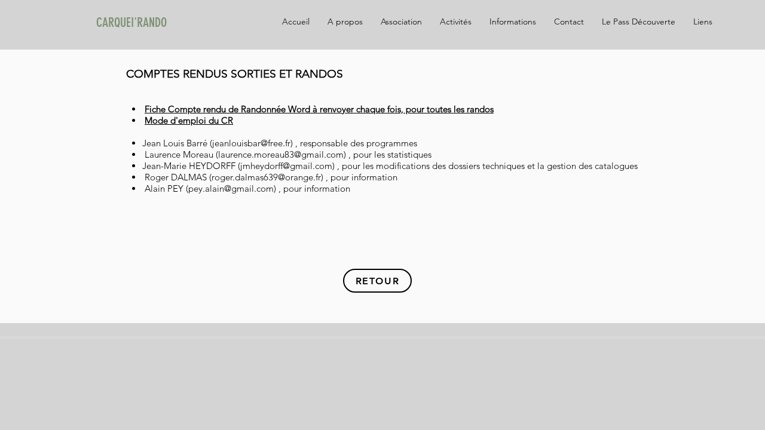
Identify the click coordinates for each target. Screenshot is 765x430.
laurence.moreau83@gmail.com (281, 154)
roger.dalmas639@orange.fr (266, 177)
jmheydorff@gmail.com (286, 165)
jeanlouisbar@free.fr (251, 143)
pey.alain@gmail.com (231, 188)
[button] (702, 21)
